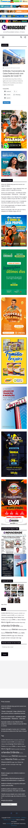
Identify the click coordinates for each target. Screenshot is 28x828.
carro (24, 613)
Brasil (12, 613)
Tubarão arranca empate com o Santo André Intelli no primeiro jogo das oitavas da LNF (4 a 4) (13, 796)
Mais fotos (4, 604)
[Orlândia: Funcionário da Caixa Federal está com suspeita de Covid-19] (14, 56)
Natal (12, 622)
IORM (13, 619)
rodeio (19, 633)
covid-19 (16, 615)
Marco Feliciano (22, 619)
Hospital (10, 619)
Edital (6, 617)
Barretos (8, 613)
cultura (19, 615)
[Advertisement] (14, 675)
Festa (23, 617)
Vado (17, 638)
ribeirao (15, 629)
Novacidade (17, 622)
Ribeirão (3, 633)
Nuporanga (22, 622)
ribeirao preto (22, 629)
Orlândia (5, 65)
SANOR (9, 635)
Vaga (20, 638)
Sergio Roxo (14, 635)
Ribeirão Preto (11, 632)
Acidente (3, 613)
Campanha (16, 613)
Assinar (5, 654)
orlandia (5, 625)
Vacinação (13, 638)
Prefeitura (4, 629)
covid (12, 615)
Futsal (7, 619)
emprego (11, 617)
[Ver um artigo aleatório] (25, 37)
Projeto (9, 629)
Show (19, 635)
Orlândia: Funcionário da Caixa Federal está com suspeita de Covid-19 (14, 73)
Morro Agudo (6, 622)
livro (16, 619)
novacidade (17, 68)
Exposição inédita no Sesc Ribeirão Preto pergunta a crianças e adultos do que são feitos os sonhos (14, 724)
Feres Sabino (17, 617)
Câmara (3, 617)
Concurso (3, 615)
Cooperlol (8, 615)
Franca (3, 619)
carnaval (20, 613)
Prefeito (21, 626)
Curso (22, 615)
